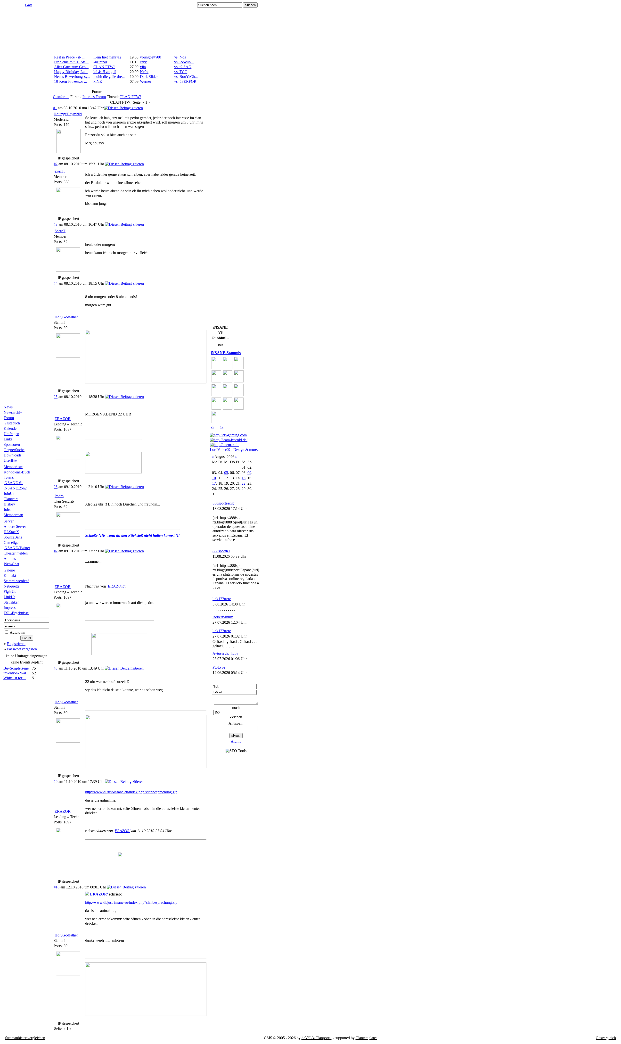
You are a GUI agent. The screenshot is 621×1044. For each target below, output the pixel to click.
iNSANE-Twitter (17, 548)
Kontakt (10, 575)
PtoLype (218, 667)
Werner (145, 81)
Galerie (9, 570)
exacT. (60, 171)
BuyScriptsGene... (17, 668)
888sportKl (221, 551)
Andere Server (15, 526)
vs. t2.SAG (182, 67)
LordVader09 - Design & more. (234, 449)
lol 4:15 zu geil (104, 72)
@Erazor (100, 62)
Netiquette (11, 586)
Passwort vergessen (22, 649)
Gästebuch (12, 423)
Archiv (236, 741)
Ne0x (144, 72)
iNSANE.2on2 (15, 488)
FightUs (10, 591)
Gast (28, 5)
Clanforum (61, 97)
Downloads (12, 455)
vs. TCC (180, 72)
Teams (9, 477)
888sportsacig (223, 503)
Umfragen (11, 434)
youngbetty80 (150, 57)
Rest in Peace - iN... (69, 57)
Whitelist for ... (14, 678)
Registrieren (16, 644)
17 (214, 483)
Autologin (17, 632)
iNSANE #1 (13, 483)
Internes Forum (94, 97)
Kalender (11, 428)
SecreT (60, 231)
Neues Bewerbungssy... (72, 77)
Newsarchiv (13, 412)
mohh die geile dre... (109, 77)
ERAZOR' (63, 419)
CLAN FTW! (104, 67)
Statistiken (11, 602)
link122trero (221, 599)
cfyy (143, 62)
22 (243, 483)
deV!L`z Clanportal (317, 1038)
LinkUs (9, 597)
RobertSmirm (222, 617)
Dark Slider (149, 77)
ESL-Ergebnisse (16, 613)
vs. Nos (180, 57)
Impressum (12, 607)
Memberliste (13, 467)
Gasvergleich (606, 1038)
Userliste (10, 460)
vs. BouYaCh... (186, 77)
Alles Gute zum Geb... (71, 67)
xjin (143, 67)
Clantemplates (366, 1038)
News (8, 407)
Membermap (13, 515)
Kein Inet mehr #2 (107, 57)
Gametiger (12, 542)
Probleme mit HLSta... (71, 62)
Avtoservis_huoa (225, 653)
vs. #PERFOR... (186, 81)
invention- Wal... (16, 673)
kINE (97, 81)
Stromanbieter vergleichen (25, 1038)
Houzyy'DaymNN (68, 114)
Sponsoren (12, 444)
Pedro (59, 496)
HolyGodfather (66, 317)
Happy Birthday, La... (71, 72)
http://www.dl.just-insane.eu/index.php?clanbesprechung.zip (131, 792)
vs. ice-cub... (184, 62)
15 (243, 478)
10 (214, 478)
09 (249, 473)
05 (226, 473)
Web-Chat (11, 564)
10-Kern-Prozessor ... (70, 81)
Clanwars (11, 499)
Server (9, 521)
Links (8, 439)
